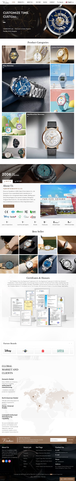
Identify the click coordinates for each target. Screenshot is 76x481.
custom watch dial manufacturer (44, 466)
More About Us (8, 206)
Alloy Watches (8, 66)
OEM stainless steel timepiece (44, 450)
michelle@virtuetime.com (61, 457)
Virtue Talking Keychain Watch (43, 455)
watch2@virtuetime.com (61, 452)
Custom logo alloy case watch (44, 458)
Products (20, 2)
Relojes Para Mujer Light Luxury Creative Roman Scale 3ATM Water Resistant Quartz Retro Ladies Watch (66, 245)
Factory (38, 2)
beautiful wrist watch (41, 463)
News (25, 466)
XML (32, 476)
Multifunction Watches (35, 114)
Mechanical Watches (8, 47)
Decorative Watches (32, 61)
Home (13, 2)
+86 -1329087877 (59, 461)
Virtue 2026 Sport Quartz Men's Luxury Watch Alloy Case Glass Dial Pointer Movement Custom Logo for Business (66, 264)
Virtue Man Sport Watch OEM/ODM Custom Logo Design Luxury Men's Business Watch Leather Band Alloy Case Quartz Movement (28, 264)
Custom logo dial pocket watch (44, 461)
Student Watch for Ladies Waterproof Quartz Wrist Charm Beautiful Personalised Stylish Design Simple (28, 245)
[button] (35, 36)
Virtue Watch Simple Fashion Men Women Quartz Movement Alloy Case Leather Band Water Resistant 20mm (47, 264)
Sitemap (43, 476)
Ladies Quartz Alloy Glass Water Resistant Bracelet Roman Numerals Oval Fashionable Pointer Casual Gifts (47, 245)
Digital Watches (55, 65)
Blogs (45, 2)
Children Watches (56, 90)
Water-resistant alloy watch (43, 453)
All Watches (6, 137)
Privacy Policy (37, 476)
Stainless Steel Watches (58, 47)
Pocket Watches (7, 114)
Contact (52, 2)
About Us (29, 2)
